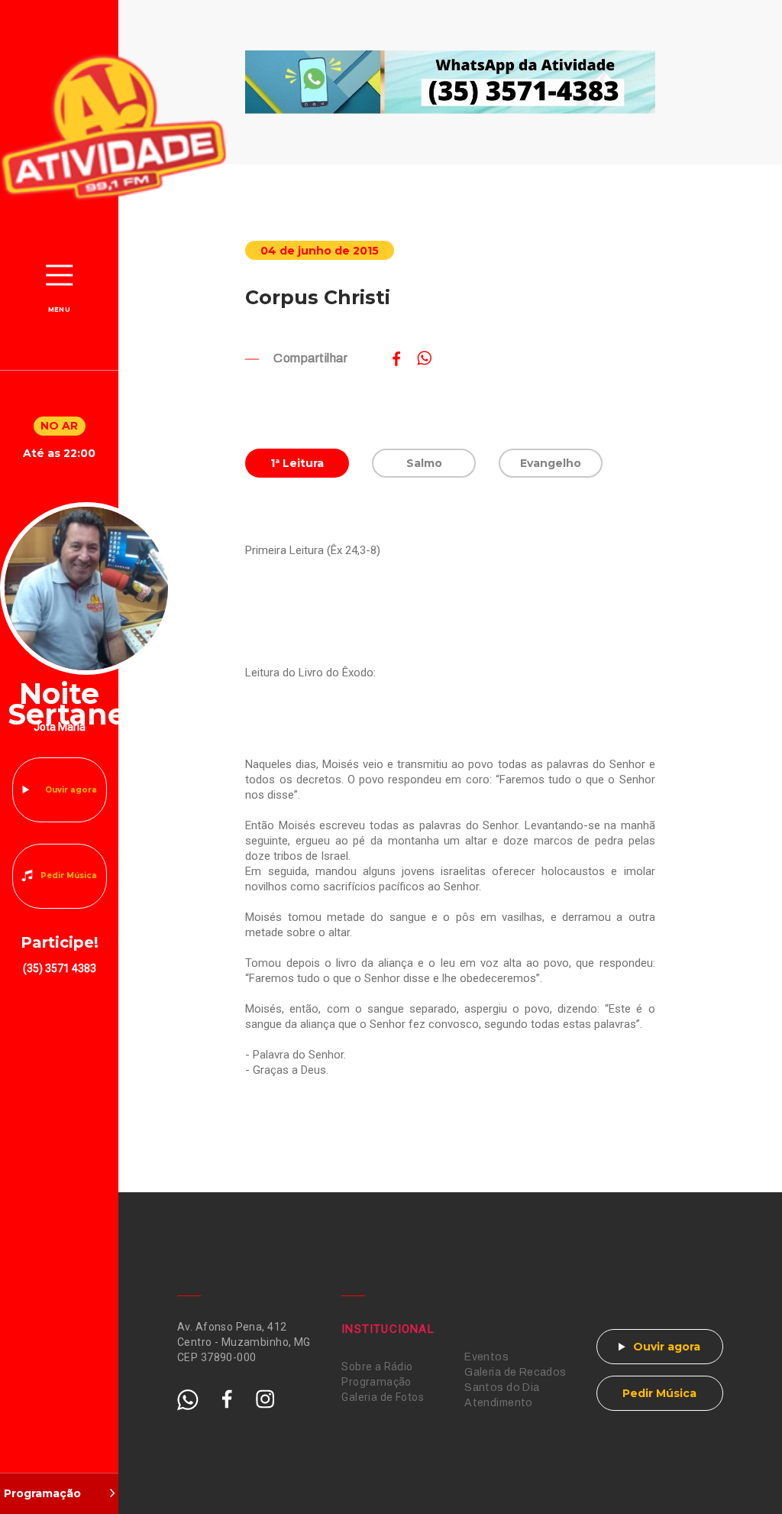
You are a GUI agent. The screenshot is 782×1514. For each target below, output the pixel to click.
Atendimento (498, 1403)
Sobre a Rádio (376, 1366)
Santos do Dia (501, 1387)
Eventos (486, 1357)
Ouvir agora (71, 790)
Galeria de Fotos (382, 1397)
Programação (376, 1382)
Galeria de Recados (515, 1372)
